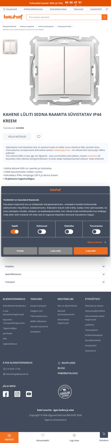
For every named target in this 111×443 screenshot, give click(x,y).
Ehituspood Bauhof (10, 26)
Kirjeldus (9, 266)
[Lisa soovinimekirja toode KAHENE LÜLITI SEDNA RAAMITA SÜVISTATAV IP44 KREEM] (38, 136)
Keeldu (20, 251)
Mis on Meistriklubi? (67, 305)
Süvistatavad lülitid (65, 26)
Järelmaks (7, 333)
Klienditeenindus (58, 9)
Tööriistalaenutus (38, 316)
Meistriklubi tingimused (63, 321)
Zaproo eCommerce (55, 419)
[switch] (42, 231)
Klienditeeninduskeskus (14, 305)
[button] (10, 47)
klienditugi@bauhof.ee (17, 374)
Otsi (104, 17)
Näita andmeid (94, 242)
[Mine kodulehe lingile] (13, 17)
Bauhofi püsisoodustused (66, 313)
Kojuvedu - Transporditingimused (14, 321)
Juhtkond (89, 324)
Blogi (61, 368)
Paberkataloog (68, 373)
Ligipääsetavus (10, 343)
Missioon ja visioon (94, 305)
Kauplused (11, 9)
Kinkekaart (35, 331)
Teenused (78, 9)
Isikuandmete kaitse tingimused (94, 318)
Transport (10, 282)
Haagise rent (36, 311)
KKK (5, 338)
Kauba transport (38, 305)
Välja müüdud (17, 136)
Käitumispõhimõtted (95, 311)
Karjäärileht (96, 9)
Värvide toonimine (39, 326)
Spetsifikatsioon (13, 274)
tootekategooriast (62, 150)
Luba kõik (91, 251)
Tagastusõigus (10, 328)
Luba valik (55, 251)
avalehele (93, 155)
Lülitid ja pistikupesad (46, 26)
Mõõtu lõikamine (38, 321)
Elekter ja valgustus (27, 26)
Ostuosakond (91, 330)
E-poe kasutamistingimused (13, 313)
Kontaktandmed (93, 340)
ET (107, 9)
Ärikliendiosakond (93, 335)
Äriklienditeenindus (33, 9)
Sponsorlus (90, 350)
